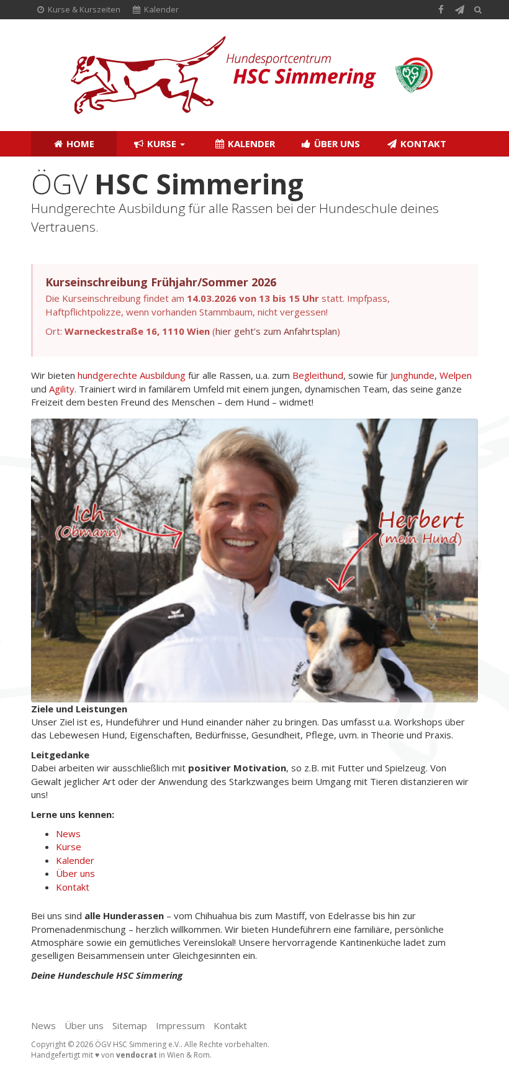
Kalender (160, 9)
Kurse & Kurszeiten (83, 9)
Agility (61, 389)
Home (79, 143)
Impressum (180, 1025)
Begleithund (317, 375)
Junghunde (412, 375)
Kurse (162, 143)
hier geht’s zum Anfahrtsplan (276, 331)
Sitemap (129, 1025)
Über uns (336, 143)
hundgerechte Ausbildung (132, 375)
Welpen (455, 375)
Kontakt (422, 143)
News (68, 833)
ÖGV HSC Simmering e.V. (138, 1044)
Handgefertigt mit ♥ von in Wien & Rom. (121, 1055)
